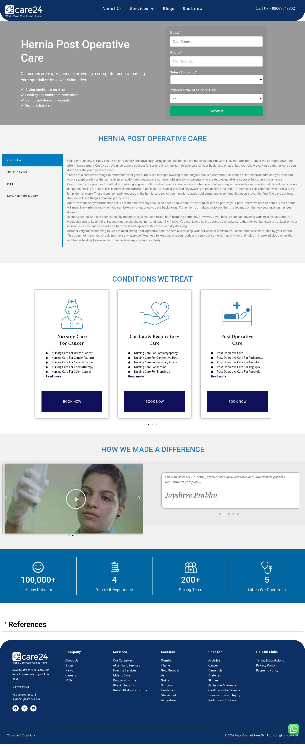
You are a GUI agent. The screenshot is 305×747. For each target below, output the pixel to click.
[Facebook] (15, 708)
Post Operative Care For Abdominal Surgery (244, 358)
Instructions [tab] (17, 172)
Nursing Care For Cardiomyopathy (155, 353)
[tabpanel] (182, 200)
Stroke (213, 680)
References (27, 624)
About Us (112, 8)
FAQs (68, 680)
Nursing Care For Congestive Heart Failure (161, 358)
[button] (148, 424)
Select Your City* (183, 72)
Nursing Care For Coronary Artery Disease (160, 362)
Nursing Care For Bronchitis (151, 372)
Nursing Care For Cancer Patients (73, 358)
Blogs (168, 8)
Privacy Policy (266, 665)
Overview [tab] (14, 160)
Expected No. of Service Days (193, 90)
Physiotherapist (124, 685)
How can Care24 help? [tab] (22, 196)
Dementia (215, 670)
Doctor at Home (124, 680)
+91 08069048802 (22, 694)
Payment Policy (267, 670)
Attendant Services (126, 665)
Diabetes (214, 675)
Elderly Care (121, 675)
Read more (53, 376)
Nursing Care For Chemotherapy (72, 367)
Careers (70, 675)
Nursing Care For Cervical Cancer (72, 362)
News (69, 670)
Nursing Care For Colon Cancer (71, 372)
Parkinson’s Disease (222, 700)
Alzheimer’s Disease (222, 685)
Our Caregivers (123, 660)
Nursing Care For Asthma (150, 367)
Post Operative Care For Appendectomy (242, 372)
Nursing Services (124, 670)
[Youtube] (33, 708)
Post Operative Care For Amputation (240, 362)
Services (139, 8)
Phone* (176, 52)
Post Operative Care (229, 353)
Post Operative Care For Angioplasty (240, 367)
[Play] (75, 498)
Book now (193, 8)
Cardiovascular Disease (224, 690)
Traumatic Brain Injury (224, 695)
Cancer (213, 665)
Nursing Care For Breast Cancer (72, 353)
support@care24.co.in (26, 699)
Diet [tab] (10, 184)
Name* (175, 33)
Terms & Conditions (270, 660)
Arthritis (214, 660)
